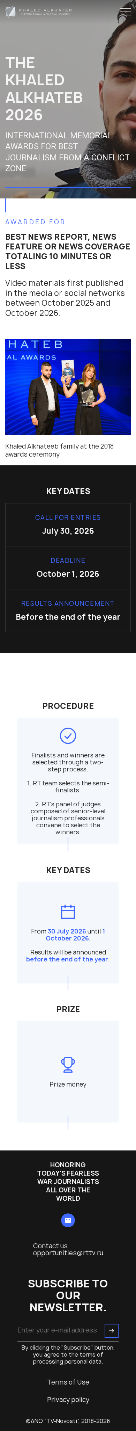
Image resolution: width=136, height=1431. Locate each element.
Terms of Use (68, 1382)
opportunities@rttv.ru (68, 1253)
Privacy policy (68, 1399)
